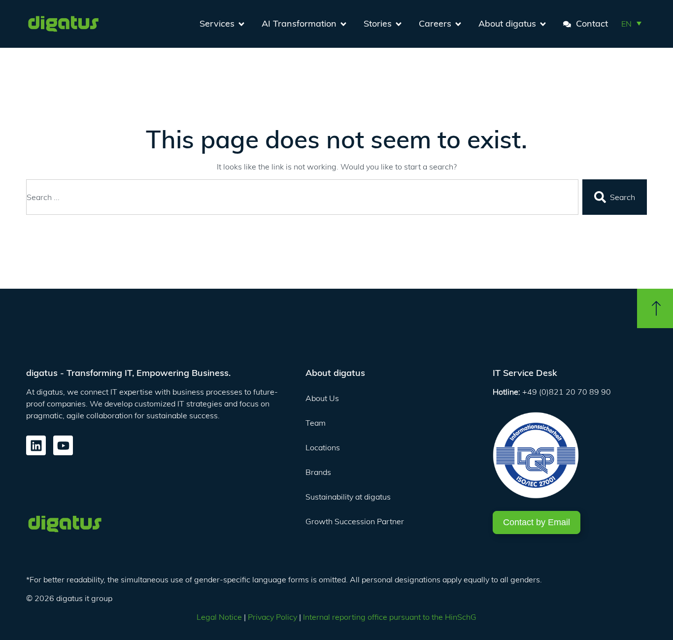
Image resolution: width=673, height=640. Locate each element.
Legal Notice (219, 617)
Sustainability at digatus (348, 497)
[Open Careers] (458, 24)
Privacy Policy (272, 617)
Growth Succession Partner (354, 521)
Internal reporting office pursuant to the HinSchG (389, 617)
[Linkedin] (36, 445)
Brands (318, 472)
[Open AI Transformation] (343, 24)
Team (315, 423)
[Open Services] (241, 24)
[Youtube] (63, 445)
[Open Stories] (398, 24)
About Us (322, 398)
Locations (322, 447)
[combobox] (302, 197)
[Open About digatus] (542, 24)
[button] (631, 23)
